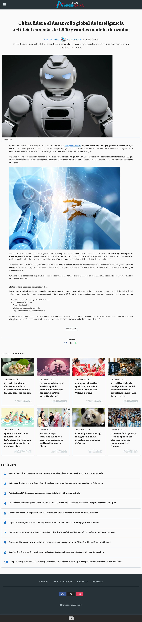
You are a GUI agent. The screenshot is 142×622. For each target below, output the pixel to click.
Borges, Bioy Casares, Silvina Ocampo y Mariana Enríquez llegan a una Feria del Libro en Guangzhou (56, 552)
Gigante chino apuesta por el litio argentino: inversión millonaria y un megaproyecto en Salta (54, 522)
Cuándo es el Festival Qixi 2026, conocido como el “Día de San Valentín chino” (87, 387)
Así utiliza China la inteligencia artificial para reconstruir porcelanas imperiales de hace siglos (123, 389)
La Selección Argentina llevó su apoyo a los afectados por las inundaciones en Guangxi (124, 440)
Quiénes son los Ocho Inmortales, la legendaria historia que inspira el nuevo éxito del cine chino (17, 440)
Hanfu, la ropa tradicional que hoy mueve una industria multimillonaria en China (51, 440)
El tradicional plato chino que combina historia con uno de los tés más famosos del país (17, 387)
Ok (71, 618)
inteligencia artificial (73, 146)
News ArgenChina (74, 39)
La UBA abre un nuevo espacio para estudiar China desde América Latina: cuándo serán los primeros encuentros (62, 532)
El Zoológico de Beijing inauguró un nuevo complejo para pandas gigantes (88, 438)
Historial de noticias (63, 581)
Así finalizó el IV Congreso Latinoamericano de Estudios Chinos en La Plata (44, 493)
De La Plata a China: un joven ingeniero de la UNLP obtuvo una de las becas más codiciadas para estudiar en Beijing (62, 502)
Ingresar (99, 581)
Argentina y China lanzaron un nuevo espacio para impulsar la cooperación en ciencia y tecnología (56, 473)
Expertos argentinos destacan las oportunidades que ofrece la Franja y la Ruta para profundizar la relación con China (66, 561)
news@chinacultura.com (72, 605)
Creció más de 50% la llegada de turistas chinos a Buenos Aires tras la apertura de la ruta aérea (53, 512)
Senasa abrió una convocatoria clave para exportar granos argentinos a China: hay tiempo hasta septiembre (60, 542)
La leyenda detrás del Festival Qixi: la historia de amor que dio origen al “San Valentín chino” (52, 389)
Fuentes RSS (82, 581)
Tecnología (71, 329)
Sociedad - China (51, 39)
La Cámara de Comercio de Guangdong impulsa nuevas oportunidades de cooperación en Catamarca (56, 483)
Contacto (43, 581)
